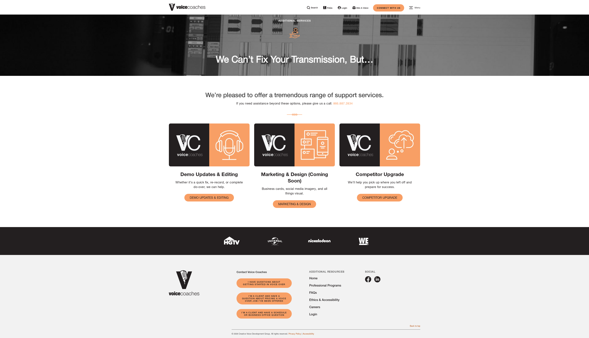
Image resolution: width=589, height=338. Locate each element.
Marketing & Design (294, 204)
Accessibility (308, 333)
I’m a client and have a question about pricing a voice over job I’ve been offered (264, 298)
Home (313, 278)
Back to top (415, 326)
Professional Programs (325, 285)
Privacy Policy (295, 333)
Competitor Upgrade (379, 197)
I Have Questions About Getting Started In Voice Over (264, 283)
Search (314, 8)
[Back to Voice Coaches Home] (187, 7)
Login (344, 8)
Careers (314, 307)
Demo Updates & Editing (209, 197)
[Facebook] (368, 281)
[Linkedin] (377, 281)
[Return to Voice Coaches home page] (184, 294)
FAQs (329, 8)
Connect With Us (388, 8)
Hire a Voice (362, 8)
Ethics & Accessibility (324, 300)
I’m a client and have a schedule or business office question (264, 313)
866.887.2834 (343, 103)
